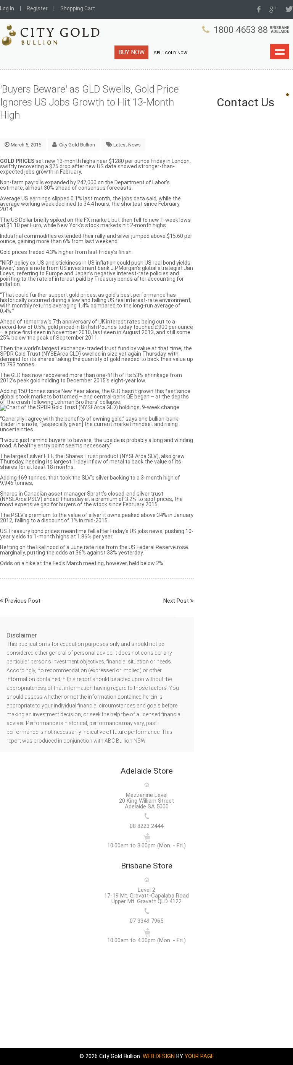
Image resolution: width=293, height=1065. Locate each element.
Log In (7, 8)
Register (37, 8)
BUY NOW (131, 52)
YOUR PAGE (199, 1056)
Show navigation (279, 51)
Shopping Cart (77, 8)
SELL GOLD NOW (170, 52)
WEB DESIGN (159, 1056)
